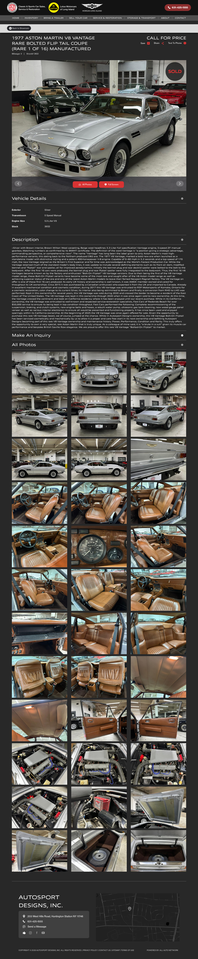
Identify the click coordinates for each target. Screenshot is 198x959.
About (165, 18)
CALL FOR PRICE (166, 38)
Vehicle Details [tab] (29, 198)
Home (15, 18)
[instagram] (24, 932)
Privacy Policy (90, 950)
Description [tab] (25, 239)
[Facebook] (37, 933)
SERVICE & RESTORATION (107, 18)
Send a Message (37, 926)
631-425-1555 (180, 7)
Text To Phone (175, 43)
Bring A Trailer (54, 18)
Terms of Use (127, 950)
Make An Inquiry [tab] (31, 335)
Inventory (31, 18)
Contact (180, 18)
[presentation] (18, 183)
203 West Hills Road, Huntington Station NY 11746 (55, 916)
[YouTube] (43, 933)
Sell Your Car (78, 18)
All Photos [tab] (24, 345)
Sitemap (116, 950)
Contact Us (105, 950)
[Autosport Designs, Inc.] (55, 7)
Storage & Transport (141, 18)
